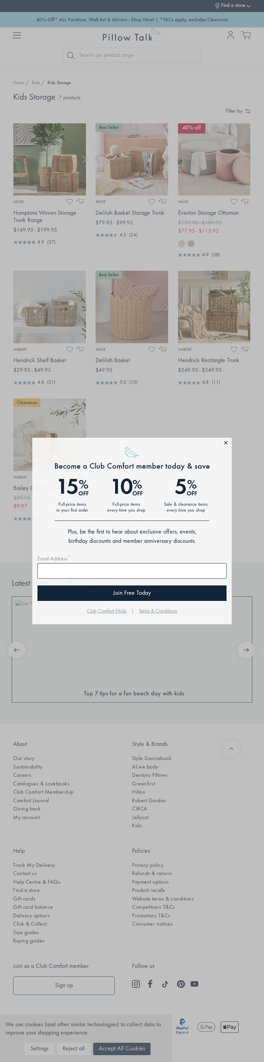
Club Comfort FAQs (106, 611)
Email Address (53, 559)
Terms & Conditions (158, 611)
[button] (132, 444)
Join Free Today (132, 593)
